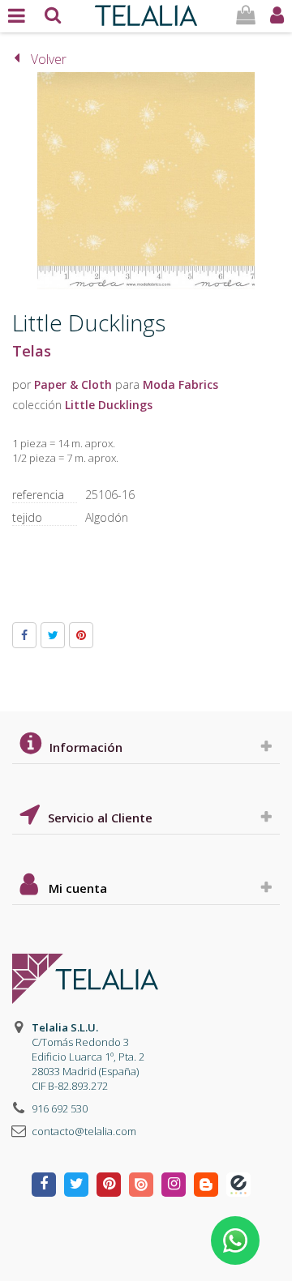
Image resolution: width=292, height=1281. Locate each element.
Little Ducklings (108, 404)
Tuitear (53, 635)
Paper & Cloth (73, 384)
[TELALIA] (145, 11)
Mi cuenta (78, 888)
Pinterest (81, 635)
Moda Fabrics (180, 384)
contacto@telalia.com (84, 1131)
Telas (31, 351)
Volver (49, 59)
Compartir (24, 635)
